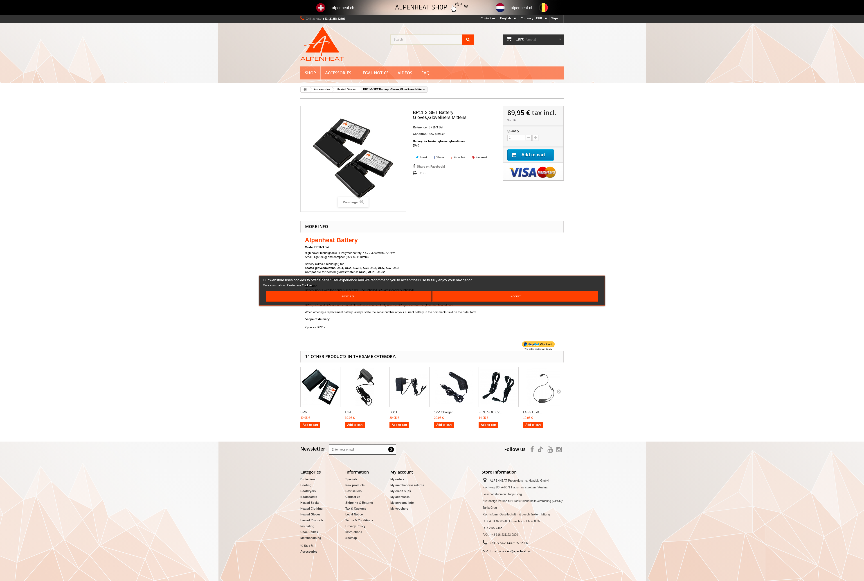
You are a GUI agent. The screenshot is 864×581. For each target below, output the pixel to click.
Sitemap (351, 538)
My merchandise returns (407, 485)
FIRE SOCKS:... (491, 412)
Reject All (349, 296)
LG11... (394, 412)
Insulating (307, 526)
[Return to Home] (305, 89)
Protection (307, 479)
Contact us (488, 18)
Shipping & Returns (359, 502)
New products (354, 485)
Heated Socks (309, 502)
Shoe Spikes (309, 532)
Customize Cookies (300, 285)
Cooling (305, 485)
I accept (515, 296)
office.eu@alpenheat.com (515, 551)
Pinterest (481, 157)
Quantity (513, 131)
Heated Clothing (311, 508)
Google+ (459, 157)
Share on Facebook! (431, 166)
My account (401, 472)
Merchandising (310, 538)
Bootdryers (308, 491)
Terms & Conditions (359, 520)
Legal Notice (374, 72)
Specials (351, 479)
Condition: (420, 134)
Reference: (420, 127)
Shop (310, 72)
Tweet (422, 157)
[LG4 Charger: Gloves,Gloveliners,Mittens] (365, 387)
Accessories (338, 72)
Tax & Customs (355, 508)
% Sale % (307, 545)
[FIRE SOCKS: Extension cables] (499, 387)
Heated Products (311, 520)
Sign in (556, 18)
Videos (405, 72)
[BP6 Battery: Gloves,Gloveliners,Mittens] (320, 387)
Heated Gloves (310, 514)
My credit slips (400, 491)
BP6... (304, 412)
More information (274, 285)
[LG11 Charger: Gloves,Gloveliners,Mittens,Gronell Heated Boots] (409, 387)
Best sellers (353, 491)
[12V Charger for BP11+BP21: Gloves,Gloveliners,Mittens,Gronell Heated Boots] (454, 387)
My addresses (400, 497)
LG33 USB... (532, 412)
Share (439, 157)
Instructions (353, 532)
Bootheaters (308, 497)
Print (423, 173)
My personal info (402, 502)
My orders (397, 479)
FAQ (425, 72)
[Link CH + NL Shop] (432, 7)
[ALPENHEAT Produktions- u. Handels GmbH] (342, 44)
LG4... (349, 412)
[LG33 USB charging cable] (543, 387)
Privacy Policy (355, 526)
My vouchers (399, 508)
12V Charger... (444, 412)
